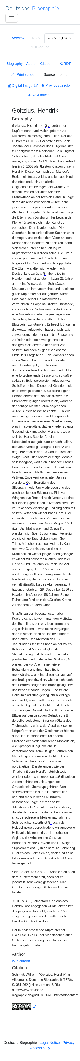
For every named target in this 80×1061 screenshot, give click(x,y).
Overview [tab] (17, 38)
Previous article (57, 85)
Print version (25, 74)
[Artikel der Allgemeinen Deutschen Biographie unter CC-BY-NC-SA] (24, 1006)
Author (31, 64)
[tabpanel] (40, 535)
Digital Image (22, 86)
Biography (14, 64)
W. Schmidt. (21, 961)
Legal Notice (50, 1043)
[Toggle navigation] (11, 18)
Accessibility (40, 1048)
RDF (67, 64)
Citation (46, 64)
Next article (40, 95)
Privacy (68, 1043)
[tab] (59, 38)
